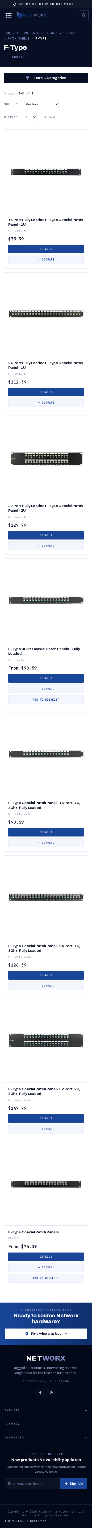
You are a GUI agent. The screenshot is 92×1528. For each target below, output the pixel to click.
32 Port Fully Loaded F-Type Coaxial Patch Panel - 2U (45, 508)
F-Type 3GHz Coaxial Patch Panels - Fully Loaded (44, 651)
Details (46, 249)
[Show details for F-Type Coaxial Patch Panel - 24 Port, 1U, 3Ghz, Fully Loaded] (46, 897)
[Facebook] (40, 1392)
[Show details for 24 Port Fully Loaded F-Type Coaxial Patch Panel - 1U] (46, 314)
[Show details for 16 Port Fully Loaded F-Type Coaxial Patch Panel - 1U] (46, 171)
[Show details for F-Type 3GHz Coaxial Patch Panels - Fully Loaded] (46, 600)
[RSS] (51, 1392)
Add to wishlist (46, 699)
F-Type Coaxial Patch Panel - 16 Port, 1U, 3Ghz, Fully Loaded (44, 805)
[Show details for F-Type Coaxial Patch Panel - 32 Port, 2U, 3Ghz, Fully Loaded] (46, 1040)
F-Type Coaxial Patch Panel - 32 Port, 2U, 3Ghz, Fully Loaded (44, 1091)
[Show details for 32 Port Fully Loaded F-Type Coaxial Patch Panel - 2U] (46, 457)
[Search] (84, 15)
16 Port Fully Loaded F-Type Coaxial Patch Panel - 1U (45, 222)
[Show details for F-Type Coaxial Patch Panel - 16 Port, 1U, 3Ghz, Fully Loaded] (46, 754)
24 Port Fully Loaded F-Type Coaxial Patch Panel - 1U (45, 365)
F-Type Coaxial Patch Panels (33, 1232)
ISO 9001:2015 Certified (26, 1521)
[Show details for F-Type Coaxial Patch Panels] (46, 1183)
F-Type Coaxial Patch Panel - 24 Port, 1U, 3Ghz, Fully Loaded (44, 948)
